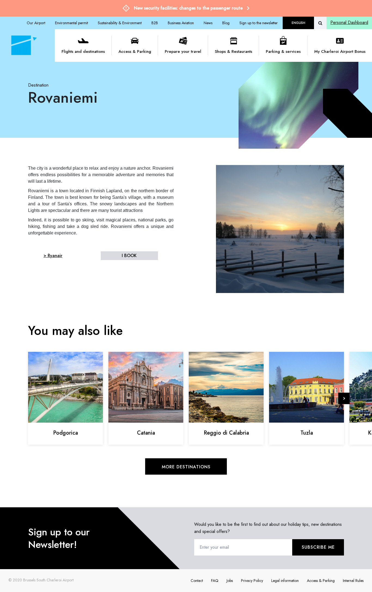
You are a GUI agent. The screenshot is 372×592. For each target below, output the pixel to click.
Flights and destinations (83, 51)
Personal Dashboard (349, 22)
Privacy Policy (252, 580)
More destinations (186, 467)
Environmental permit (71, 23)
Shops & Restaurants (233, 51)
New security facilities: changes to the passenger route (188, 8)
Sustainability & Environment (120, 23)
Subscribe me (318, 547)
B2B (154, 23)
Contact (197, 580)
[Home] (23, 45)
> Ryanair (53, 255)
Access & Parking (134, 51)
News (208, 23)
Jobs (230, 580)
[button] (344, 398)
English (298, 22)
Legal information (285, 580)
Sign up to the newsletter (258, 23)
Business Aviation (181, 23)
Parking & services (283, 51)
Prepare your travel (183, 51)
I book (129, 255)
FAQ (214, 580)
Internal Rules (353, 580)
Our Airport (36, 23)
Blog (226, 23)
